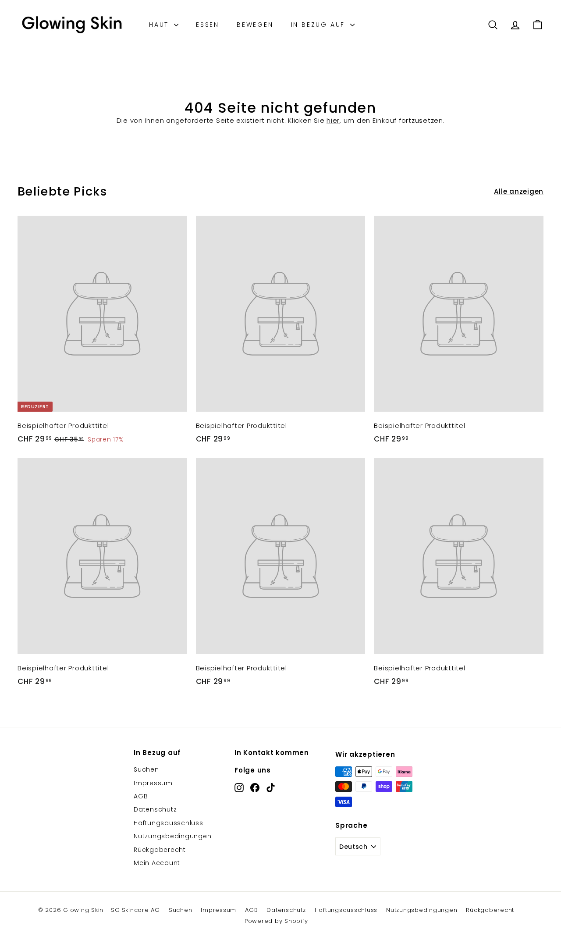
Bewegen (255, 24)
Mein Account (157, 862)
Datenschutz (155, 809)
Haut (160, 24)
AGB (141, 796)
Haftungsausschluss (168, 823)
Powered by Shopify (276, 921)
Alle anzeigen (518, 191)
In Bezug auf (319, 24)
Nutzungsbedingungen (172, 836)
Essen (207, 24)
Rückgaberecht (160, 849)
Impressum (153, 783)
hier (333, 120)
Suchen (146, 769)
